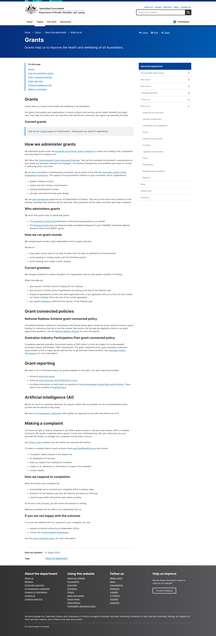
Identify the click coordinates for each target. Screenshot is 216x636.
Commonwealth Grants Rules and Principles (59, 160)
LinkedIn (114, 592)
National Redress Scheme (67, 331)
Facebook (114, 588)
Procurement (148, 165)
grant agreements (40, 199)
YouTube (114, 599)
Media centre (116, 578)
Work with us (146, 86)
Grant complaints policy (43, 538)
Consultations (116, 585)
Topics (40, 22)
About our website (76, 578)
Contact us (185, 7)
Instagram (114, 602)
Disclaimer (72, 588)
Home (30, 22)
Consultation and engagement (155, 126)
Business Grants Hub (43, 225)
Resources (65, 22)
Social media (73, 599)
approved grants (46, 376)
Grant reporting (35, 81)
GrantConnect (59, 387)
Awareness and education (153, 113)
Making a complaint (37, 89)
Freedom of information (36, 592)
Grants (31, 69)
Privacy (70, 592)
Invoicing (146, 145)
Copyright (72, 585)
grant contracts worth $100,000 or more (58, 380)
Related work (146, 191)
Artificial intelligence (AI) (40, 85)
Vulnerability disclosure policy (81, 606)
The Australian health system (152, 73)
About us (148, 7)
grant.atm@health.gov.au (84, 448)
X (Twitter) (115, 595)
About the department (55, 32)
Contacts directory (34, 599)
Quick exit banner (75, 595)
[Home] (55, 9)
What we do (76, 32)
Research (146, 178)
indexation (46, 301)
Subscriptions (73, 602)
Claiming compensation (152, 119)
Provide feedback (164, 590)
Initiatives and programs (152, 139)
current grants (46, 131)
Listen (145, 32)
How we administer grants (41, 73)
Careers (158, 7)
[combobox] (160, 12)
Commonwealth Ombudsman (55, 532)
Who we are (145, 80)
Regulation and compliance (154, 171)
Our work (51, 22)
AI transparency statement (48, 413)
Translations (183, 22)
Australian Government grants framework (74, 151)
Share (167, 32)
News (176, 7)
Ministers (168, 7)
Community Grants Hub (45, 221)
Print (156, 32)
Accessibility (73, 581)
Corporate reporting (149, 93)
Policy (145, 158)
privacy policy (35, 442)
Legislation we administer (153, 152)
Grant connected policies (40, 77)
